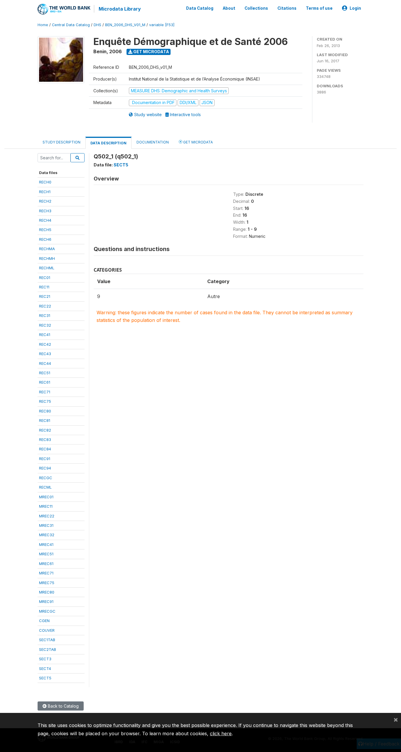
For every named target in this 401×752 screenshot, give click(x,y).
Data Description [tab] (108, 143)
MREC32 (46, 534)
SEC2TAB (47, 649)
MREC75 (46, 582)
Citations (286, 8)
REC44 (45, 363)
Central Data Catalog (71, 25)
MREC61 (46, 563)
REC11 (44, 287)
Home (43, 25)
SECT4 (45, 668)
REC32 (45, 325)
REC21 (44, 296)
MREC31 (46, 525)
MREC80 (46, 592)
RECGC (45, 477)
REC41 (44, 334)
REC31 (44, 315)
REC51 (44, 372)
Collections (256, 8)
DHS (97, 25)
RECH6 (45, 239)
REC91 (44, 458)
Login (355, 8)
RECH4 (45, 220)
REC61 (44, 382)
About (229, 8)
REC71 (44, 392)
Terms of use (319, 8)
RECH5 (45, 229)
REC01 (44, 277)
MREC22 (46, 516)
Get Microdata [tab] (197, 142)
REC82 (45, 430)
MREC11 (46, 506)
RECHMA (47, 248)
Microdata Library (120, 9)
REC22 (45, 306)
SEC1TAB (47, 639)
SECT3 (45, 658)
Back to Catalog (63, 705)
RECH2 (45, 201)
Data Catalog (199, 8)
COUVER (47, 630)
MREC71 (46, 573)
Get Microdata (150, 51)
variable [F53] (161, 25)
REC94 (45, 468)
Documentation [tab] (153, 142)
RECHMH (47, 258)
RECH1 (44, 191)
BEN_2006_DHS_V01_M (125, 25)
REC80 (45, 411)
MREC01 (46, 496)
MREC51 (46, 554)
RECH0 (45, 182)
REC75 (45, 401)
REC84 (45, 449)
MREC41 (46, 544)
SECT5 (45, 678)
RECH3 (45, 210)
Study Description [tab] (61, 142)
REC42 (45, 344)
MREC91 (46, 601)
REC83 (45, 439)
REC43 (45, 353)
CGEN (44, 620)
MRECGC (47, 611)
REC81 (44, 420)
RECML (45, 487)
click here (221, 733)
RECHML (46, 267)
